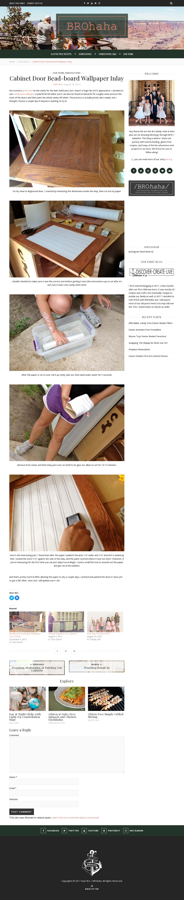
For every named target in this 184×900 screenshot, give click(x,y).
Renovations (73, 73)
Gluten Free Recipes (61, 54)
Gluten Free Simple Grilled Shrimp (105, 715)
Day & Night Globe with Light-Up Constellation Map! (25, 716)
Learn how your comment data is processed (75, 817)
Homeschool (85, 54)
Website (13, 799)
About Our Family (17, 3)
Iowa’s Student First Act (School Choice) (148, 356)
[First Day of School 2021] (105, 622)
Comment (14, 735)
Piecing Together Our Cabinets (62, 633)
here (168, 159)
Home (12, 61)
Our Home (128, 54)
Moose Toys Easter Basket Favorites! (147, 336)
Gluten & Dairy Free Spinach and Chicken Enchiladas (62, 716)
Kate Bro (57, 84)
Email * (12, 788)
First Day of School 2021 (98, 633)
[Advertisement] (152, 220)
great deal (27, 90)
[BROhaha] (92, 26)
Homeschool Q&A (107, 54)
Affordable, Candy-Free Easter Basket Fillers (151, 323)
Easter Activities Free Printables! (145, 329)
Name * (13, 777)
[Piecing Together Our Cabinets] (66, 622)
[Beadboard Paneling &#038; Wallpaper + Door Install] (27, 622)
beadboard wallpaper (24, 93)
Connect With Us (35, 3)
